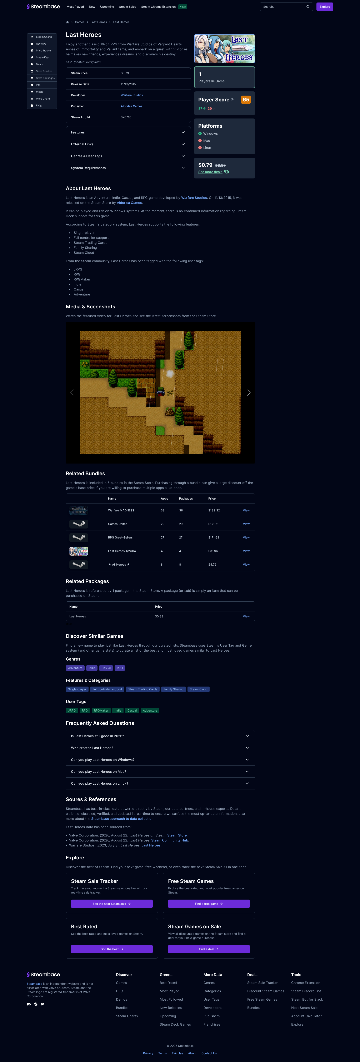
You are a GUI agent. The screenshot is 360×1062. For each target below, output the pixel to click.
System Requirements (88, 168)
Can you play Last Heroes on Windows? (102, 760)
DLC (119, 991)
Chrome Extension (305, 983)
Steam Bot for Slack (307, 999)
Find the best (109, 949)
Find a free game (206, 903)
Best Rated (168, 983)
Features (78, 132)
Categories (212, 991)
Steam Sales (127, 6)
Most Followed (171, 999)
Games (80, 22)
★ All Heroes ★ (119, 564)
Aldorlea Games (131, 106)
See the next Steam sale (109, 903)
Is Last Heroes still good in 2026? (97, 736)
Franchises (212, 1024)
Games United (118, 524)
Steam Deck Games (175, 1024)
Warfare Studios (132, 95)
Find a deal (206, 949)
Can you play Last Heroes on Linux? (99, 783)
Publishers (212, 1016)
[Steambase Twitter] (42, 1004)
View (246, 510)
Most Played (75, 6)
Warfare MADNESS (121, 510)
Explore (325, 6)
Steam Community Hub (169, 840)
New (92, 6)
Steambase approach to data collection (122, 818)
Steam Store (177, 835)
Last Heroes (98, 22)
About (192, 1053)
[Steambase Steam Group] (36, 1004)
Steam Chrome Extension (158, 6)
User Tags (211, 999)
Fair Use (177, 1053)
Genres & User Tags (86, 156)
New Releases (171, 1008)
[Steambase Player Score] (232, 99)
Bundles (122, 1008)
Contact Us (209, 1053)
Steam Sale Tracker (262, 983)
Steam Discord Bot (306, 991)
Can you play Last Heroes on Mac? (98, 771)
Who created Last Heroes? (92, 748)
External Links (82, 144)
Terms (162, 1053)
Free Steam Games (262, 999)
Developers (212, 1008)
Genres (209, 983)
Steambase (34, 983)
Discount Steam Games (265, 991)
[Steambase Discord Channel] (29, 1004)
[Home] (67, 22)
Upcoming (107, 6)
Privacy (148, 1053)
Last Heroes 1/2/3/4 (122, 551)
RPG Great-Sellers (120, 537)
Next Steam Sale (304, 1008)
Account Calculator (306, 1016)
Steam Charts (127, 1016)
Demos (121, 999)
